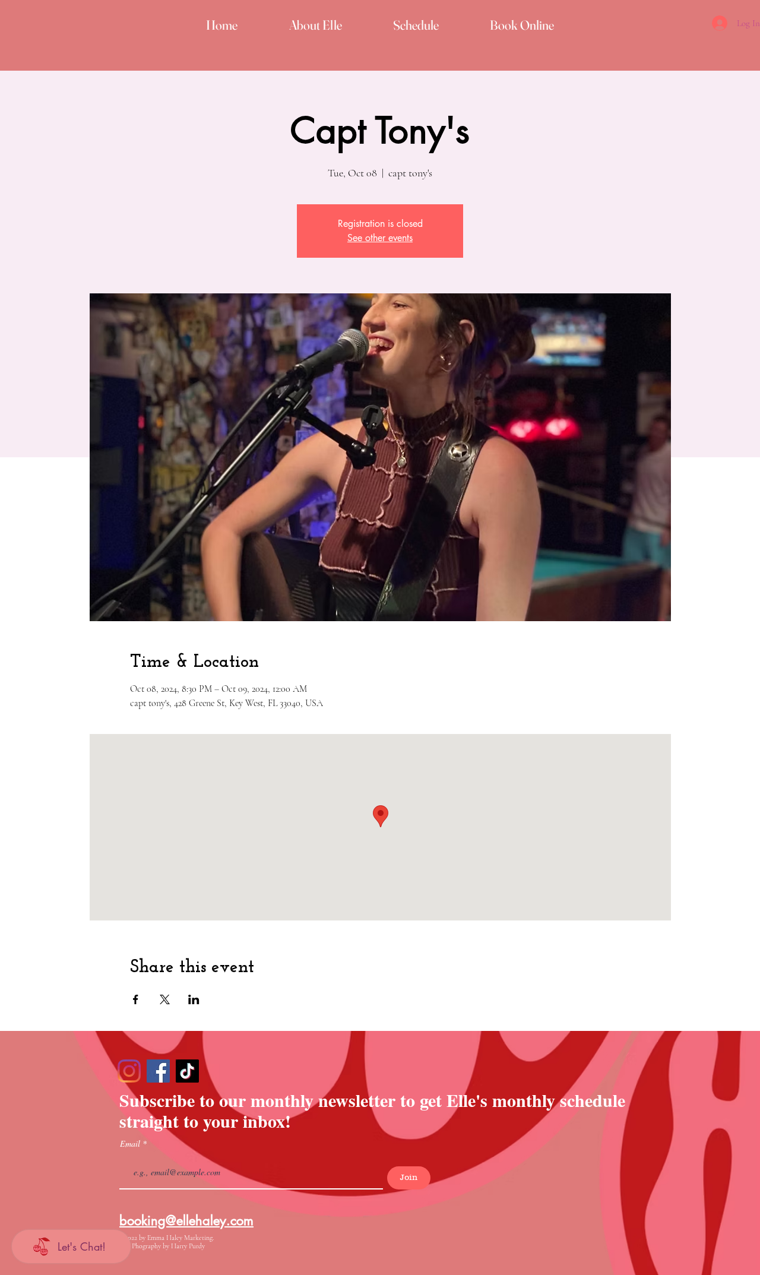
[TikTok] (187, 1071)
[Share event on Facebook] (135, 999)
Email (131, 1144)
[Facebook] (158, 1071)
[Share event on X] (164, 999)
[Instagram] (129, 1071)
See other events (380, 238)
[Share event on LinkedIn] (194, 999)
